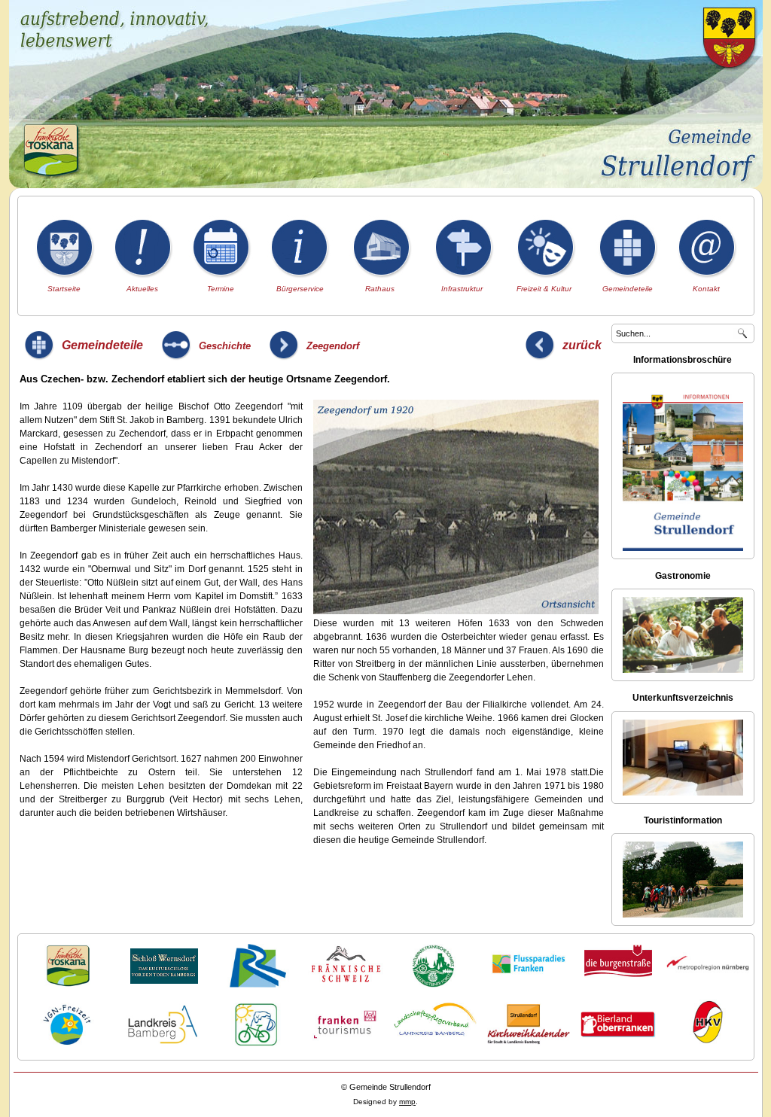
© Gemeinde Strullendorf (386, 1086)
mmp (407, 1101)
